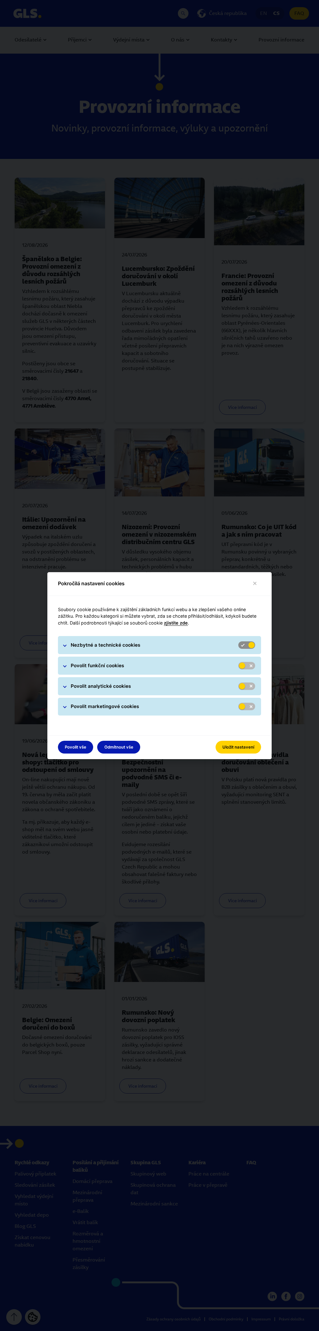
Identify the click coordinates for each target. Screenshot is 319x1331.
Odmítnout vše (118, 746)
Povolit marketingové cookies (105, 706)
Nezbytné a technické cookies (105, 645)
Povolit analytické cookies (101, 686)
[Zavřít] (255, 583)
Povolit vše (75, 746)
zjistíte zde (176, 622)
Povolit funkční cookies (97, 665)
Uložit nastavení (238, 746)
